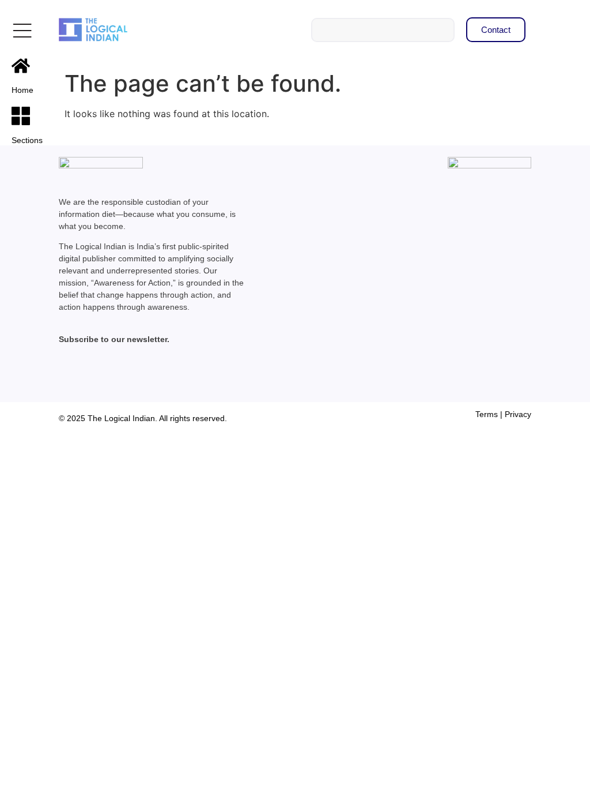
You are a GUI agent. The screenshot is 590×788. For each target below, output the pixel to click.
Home (22, 90)
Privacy (518, 414)
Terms (486, 414)
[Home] (21, 66)
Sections (27, 140)
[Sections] (21, 116)
